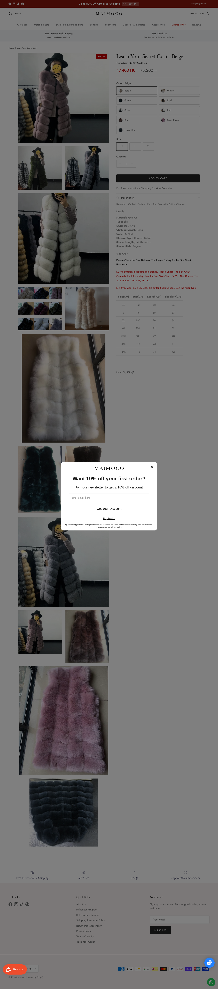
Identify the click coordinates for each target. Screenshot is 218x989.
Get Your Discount (109, 508)
